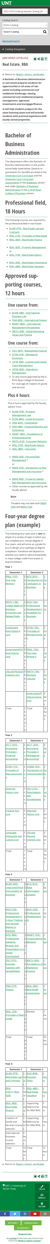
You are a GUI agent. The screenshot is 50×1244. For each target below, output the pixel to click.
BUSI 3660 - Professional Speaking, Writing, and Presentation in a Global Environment (15, 945)
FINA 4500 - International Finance (29, 320)
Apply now (12, 1223)
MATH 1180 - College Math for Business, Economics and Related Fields (14, 609)
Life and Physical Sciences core (34, 836)
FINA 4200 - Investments (25, 422)
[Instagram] (25, 1213)
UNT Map (42, 1206)
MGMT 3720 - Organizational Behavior (34, 938)
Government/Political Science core (14, 653)
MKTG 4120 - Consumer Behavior (29, 441)
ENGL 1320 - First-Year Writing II (33, 653)
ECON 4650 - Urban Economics (28, 419)
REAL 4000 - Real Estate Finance (25, 239)
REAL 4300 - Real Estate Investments (28, 262)
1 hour (45, 606)
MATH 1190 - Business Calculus (33, 675)
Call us (40, 1187)
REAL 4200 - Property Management (27, 247)
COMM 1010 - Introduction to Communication (35, 770)
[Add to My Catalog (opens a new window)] (35, 58)
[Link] (6, 3)
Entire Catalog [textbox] (10, 25)
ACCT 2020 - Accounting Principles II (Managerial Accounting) (33, 751)
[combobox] (25, 11)
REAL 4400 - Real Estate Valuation (26, 266)
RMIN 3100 (26, 506)
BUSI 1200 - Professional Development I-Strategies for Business (35, 609)
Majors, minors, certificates (30, 74)
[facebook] (5, 1213)
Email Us (40, 1196)
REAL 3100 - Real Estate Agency (25, 255)
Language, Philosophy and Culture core (14, 836)
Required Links (25, 1234)
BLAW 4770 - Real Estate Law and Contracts (14, 1077)
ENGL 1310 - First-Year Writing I (12, 580)
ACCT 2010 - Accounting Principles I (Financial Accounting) (12, 751)
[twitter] (15, 1213)
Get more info (22, 1228)
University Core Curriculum (19, 175)
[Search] (45, 32)
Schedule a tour (30, 1223)
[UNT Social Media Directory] (45, 1213)
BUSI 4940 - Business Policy (33, 1077)
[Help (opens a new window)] (45, 58)
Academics (31, 182)
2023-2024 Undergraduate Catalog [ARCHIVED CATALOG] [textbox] (25, 11)
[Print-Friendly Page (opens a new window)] (42, 58)
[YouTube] (35, 1213)
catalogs (13, 1238)
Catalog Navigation (15, 49)
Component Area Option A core (13, 631)
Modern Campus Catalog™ (29, 1241)
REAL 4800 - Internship (24, 449)
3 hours (25, 751)
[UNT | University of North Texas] (16, 1187)
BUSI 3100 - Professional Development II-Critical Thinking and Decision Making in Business (14, 920)
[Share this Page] (38, 58)
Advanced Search (11, 41)
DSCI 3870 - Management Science (29, 350)
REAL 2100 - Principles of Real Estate (28, 235)
